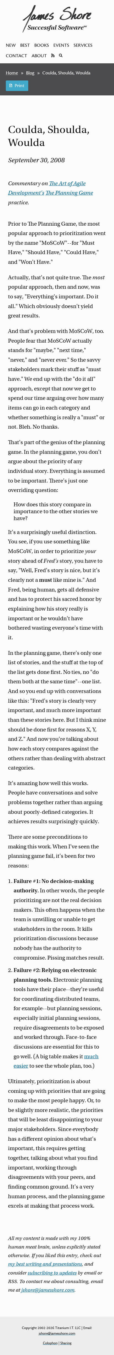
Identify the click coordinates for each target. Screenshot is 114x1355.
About (39, 56)
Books (41, 45)
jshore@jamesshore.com (47, 1290)
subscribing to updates (52, 1273)
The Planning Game (69, 192)
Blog (30, 73)
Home (12, 73)
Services (83, 45)
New (11, 45)
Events (61, 45)
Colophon (50, 1343)
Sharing (65, 1343)
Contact (16, 56)
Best (25, 45)
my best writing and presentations (45, 1264)
